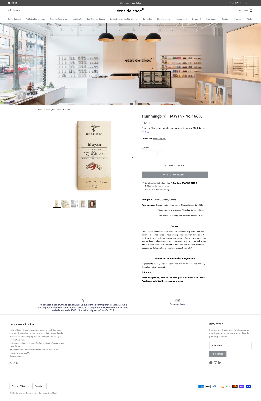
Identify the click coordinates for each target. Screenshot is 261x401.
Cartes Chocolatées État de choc (124, 19)
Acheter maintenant (175, 174)
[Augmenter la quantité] (161, 153)
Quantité (146, 147)
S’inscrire (218, 354)
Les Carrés (77, 19)
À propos (237, 19)
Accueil (40, 110)
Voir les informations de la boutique (157, 190)
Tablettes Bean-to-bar (58, 19)
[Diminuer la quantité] (145, 153)
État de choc (20, 393)
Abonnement (181, 19)
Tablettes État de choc (35, 19)
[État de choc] (130, 10)
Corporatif (196, 19)
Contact (225, 19)
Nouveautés (211, 19)
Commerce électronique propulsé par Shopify (42, 393)
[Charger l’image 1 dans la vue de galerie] (94, 155)
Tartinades (147, 19)
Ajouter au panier (175, 165)
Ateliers (250, 19)
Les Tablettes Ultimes (96, 19)
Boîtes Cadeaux (14, 19)
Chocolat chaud (163, 19)
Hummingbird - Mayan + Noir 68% (58, 110)
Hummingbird (159, 138)
